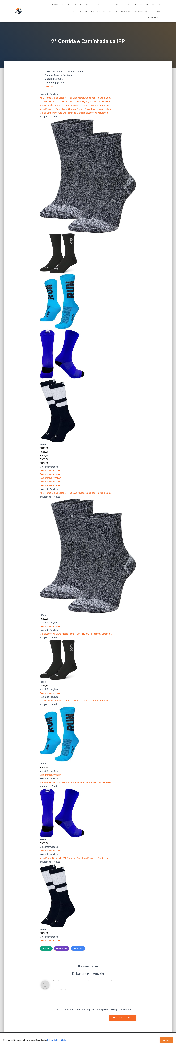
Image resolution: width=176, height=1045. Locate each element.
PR (62, 11)
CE (93, 5)
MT (135, 5)
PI (159, 5)
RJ (68, 11)
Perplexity (61, 948)
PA (141, 5)
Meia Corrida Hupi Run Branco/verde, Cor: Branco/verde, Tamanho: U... (77, 105)
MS (129, 5)
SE (104, 11)
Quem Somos (152, 18)
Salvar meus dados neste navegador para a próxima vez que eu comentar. (95, 1009)
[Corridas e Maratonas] (18, 11)
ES (105, 5)
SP (110, 11)
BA (87, 5)
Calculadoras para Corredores (135, 11)
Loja (158, 11)
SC (98, 11)
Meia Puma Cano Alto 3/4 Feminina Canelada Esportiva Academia (74, 113)
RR (86, 11)
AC (63, 5)
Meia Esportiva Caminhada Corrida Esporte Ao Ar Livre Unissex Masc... (76, 109)
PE (153, 5)
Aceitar (166, 1040)
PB (147, 5)
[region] (88, 1039)
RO (80, 11)
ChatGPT (46, 948)
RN (74, 11)
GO (111, 5)
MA (117, 5)
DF (99, 5)
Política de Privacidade (56, 1040)
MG (123, 5)
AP (81, 5)
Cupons (54, 5)
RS (92, 11)
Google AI (78, 948)
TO (116, 11)
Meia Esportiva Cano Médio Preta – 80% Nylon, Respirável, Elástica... (76, 101)
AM (75, 5)
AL (69, 5)
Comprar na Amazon (50, 470)
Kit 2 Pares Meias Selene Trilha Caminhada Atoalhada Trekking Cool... (76, 97)
